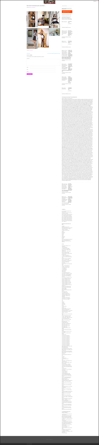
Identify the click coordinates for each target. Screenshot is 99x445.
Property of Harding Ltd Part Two (66, 279)
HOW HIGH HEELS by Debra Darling (66, 287)
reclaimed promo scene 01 (65, 358)
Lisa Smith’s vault (64, 334)
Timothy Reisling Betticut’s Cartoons (66, 406)
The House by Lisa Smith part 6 (66, 341)
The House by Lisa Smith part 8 (66, 343)
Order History (63, 304)
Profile (62, 235)
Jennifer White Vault (64, 321)
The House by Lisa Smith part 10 (66, 336)
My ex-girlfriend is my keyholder (68, 216)
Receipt (63, 305)
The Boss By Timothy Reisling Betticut (66, 404)
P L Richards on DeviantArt (65, 430)
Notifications (63, 232)
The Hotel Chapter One (65, 370)
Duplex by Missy (64, 270)
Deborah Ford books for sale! (65, 309)
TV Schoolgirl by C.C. (64, 268)
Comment (28, 58)
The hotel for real (64, 368)
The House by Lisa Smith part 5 (66, 340)
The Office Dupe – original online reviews (67, 317)
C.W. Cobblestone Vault (65, 292)
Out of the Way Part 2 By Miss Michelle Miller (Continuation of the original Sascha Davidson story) (67, 352)
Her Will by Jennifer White (65, 322)
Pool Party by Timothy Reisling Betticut (67, 401)
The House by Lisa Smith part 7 (66, 342)
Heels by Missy (64, 271)
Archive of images (64, 288)
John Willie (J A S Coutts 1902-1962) (66, 429)
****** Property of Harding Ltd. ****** (67, 277)
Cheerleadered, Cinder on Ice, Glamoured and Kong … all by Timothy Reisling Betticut (67, 381)
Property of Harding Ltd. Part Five (66, 281)
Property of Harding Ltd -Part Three (66, 278)
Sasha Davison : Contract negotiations (66, 274)
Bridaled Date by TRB (64, 378)
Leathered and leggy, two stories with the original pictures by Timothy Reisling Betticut (67, 392)
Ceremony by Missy (64, 269)
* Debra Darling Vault (64, 247)
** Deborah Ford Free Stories (65, 230)
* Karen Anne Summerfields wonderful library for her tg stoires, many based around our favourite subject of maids (66, 416)
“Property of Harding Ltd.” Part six (66, 283)
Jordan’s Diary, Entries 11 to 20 (66, 325)
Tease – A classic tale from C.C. (66, 265)
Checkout (63, 301)
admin (34, 7)
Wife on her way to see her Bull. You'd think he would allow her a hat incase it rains (70, 33)
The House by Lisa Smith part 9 (66, 344)
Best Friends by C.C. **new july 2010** (67, 260)
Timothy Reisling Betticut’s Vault (66, 373)
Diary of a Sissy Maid (64, 426)
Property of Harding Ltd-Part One (66, 280)
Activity (63, 231)
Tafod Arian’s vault (64, 361)
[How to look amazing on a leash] (65, 46)
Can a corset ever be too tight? (66, 299)
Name (27, 67)
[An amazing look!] (65, 26)
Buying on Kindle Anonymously (68, 214)
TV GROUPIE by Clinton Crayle (65, 267)
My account (63, 353)
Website (28, 71)
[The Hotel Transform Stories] (49, 2)
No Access (63, 356)
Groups (63, 238)
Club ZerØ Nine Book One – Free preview (67, 227)
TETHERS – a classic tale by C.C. (66, 266)
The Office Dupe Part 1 (65, 372)
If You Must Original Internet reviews (66, 315)
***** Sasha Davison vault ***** (66, 272)
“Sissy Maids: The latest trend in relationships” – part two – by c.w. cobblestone (66, 296)
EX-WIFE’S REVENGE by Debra (65, 318)
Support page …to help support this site (67, 360)
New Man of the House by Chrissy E (66, 308)
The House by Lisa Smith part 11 (66, 337)
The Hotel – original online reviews (66, 316)
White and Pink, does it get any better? (66, 409)
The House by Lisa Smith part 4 (66, 339)
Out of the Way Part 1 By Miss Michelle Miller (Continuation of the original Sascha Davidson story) (67, 349)
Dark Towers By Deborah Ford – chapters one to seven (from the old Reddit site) (66, 241)
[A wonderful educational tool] (65, 93)
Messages (63, 237)
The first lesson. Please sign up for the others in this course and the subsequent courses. (67, 366)
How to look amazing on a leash (70, 42)
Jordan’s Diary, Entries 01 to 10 (66, 324)
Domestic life (28, 53)
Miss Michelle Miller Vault (65, 347)
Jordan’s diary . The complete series (66, 323)
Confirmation (63, 303)
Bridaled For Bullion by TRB (65, 379)
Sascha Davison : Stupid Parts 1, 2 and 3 (67, 273)
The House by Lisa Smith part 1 (66, 335)
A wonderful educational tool (70, 88)
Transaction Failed (64, 306)
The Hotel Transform (64, 371)
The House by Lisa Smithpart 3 (66, 345)
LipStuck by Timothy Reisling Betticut (66, 395)
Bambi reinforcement (64, 291)
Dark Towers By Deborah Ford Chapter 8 (67, 239)
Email (27, 69)
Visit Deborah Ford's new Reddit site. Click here (66, 12)
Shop (62, 359)
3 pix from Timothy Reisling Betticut (66, 374)
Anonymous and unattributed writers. (66, 286)
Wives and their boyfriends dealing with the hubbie (53, 53)
